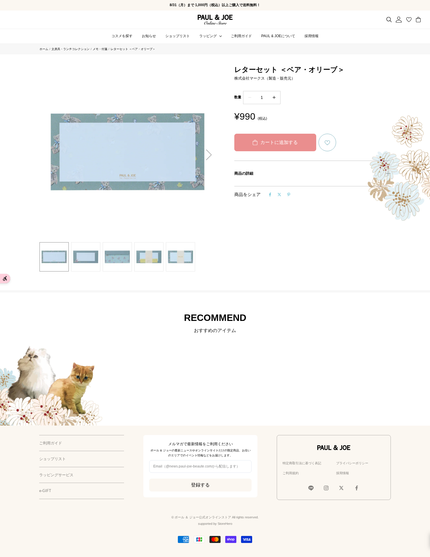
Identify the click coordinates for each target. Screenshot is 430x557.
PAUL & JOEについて (278, 36)
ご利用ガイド (241, 36)
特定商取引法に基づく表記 (302, 463)
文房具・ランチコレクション (70, 49)
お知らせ (149, 36)
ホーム (43, 49)
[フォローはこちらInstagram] (326, 488)
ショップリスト (177, 36)
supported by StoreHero (215, 523)
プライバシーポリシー (352, 463)
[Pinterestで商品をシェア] (288, 194)
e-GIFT (45, 491)
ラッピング (208, 36)
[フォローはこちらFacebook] (357, 488)
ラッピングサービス (56, 475)
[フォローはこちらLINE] (311, 488)
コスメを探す (122, 36)
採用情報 (312, 36)
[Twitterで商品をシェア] (279, 194)
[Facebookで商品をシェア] (270, 194)
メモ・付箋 (100, 49)
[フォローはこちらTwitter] (341, 488)
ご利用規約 (291, 473)
